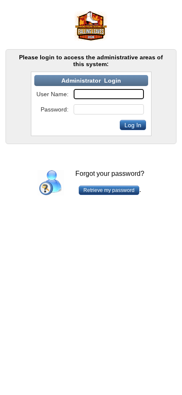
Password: (55, 109)
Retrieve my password (109, 190)
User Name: (52, 94)
